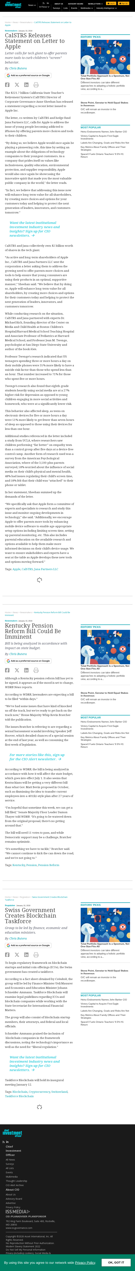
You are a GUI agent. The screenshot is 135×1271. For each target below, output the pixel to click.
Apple (16, 569)
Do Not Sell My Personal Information (25, 1249)
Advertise (11, 1203)
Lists (66, 8)
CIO (8, 1216)
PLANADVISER (19, 1216)
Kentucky (19, 865)
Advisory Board (75, 4)
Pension (31, 865)
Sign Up (124, 3)
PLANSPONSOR (37, 1216)
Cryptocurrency (39, 1091)
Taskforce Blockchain (19, 1096)
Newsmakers (11, 31)
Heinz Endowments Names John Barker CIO (104, 131)
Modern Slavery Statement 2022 (23, 1246)
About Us (58, 4)
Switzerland (59, 1091)
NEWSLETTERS (94, 4)
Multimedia (86, 8)
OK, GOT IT (116, 1262)
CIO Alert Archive (15, 1185)
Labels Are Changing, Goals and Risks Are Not (105, 142)
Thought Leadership (16, 1180)
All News (10, 1159)
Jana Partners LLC (46, 569)
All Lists (10, 1168)
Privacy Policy (85, 1262)
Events (74, 8)
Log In (112, 3)
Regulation (10, 905)
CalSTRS (27, 569)
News (30, 5)
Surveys (56, 8)
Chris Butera (18, 68)
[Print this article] (36, 85)
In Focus (43, 7)
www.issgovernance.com (19, 1227)
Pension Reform (48, 865)
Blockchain (20, 1091)
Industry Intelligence (105, 8)
